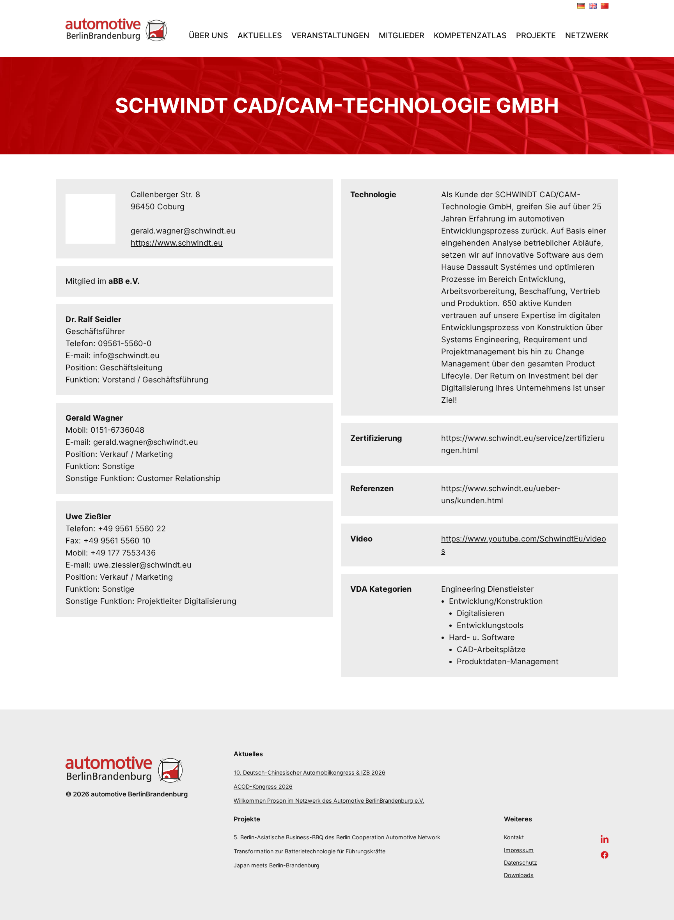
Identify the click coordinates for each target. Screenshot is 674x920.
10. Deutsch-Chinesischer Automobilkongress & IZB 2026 (309, 772)
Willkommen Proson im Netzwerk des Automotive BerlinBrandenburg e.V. (329, 800)
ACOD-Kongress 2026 (263, 786)
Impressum (519, 850)
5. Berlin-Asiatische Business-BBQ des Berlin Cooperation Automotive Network (337, 837)
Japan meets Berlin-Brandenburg (276, 865)
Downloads (519, 875)
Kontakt (514, 837)
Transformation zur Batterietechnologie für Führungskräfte (309, 851)
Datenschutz (520, 862)
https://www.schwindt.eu (177, 243)
